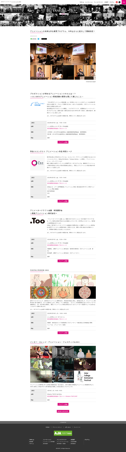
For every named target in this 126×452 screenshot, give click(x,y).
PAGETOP (63, 422)
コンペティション (89, 2)
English (124, 2)
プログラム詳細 (62, 142)
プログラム (111, 2)
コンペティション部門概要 (49, 441)
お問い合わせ (68, 427)
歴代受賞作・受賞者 (61, 443)
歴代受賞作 (45, 443)
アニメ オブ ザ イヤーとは (62, 441)
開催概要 (31, 441)
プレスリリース (77, 427)
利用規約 (48, 427)
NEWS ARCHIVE (63, 411)
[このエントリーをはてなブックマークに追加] (38, 38)
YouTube (117, 2)
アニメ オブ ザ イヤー (98, 2)
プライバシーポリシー (57, 427)
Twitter (120, 2)
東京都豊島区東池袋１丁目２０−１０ (57, 128)
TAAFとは (82, 2)
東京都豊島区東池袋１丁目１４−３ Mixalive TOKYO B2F (62, 396)
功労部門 (106, 2)
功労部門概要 (73, 441)
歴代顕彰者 (73, 443)
